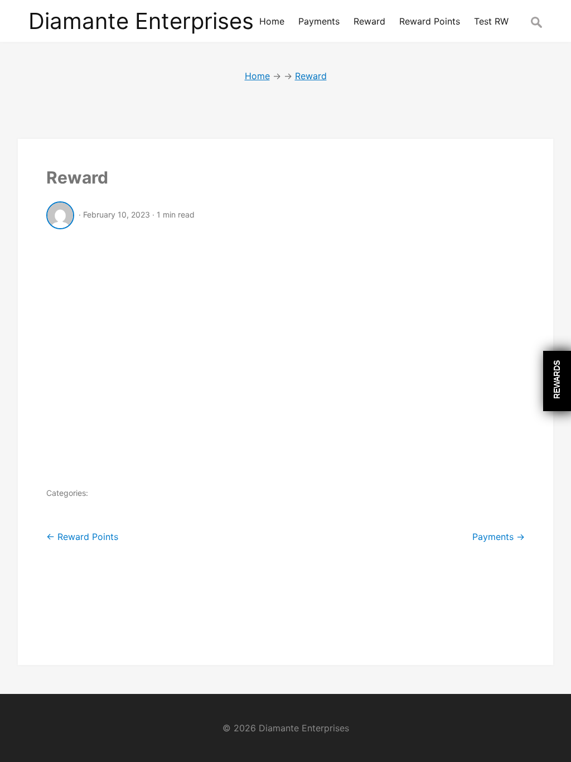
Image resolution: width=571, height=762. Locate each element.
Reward (77, 177)
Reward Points (82, 536)
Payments (498, 536)
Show (557, 381)
